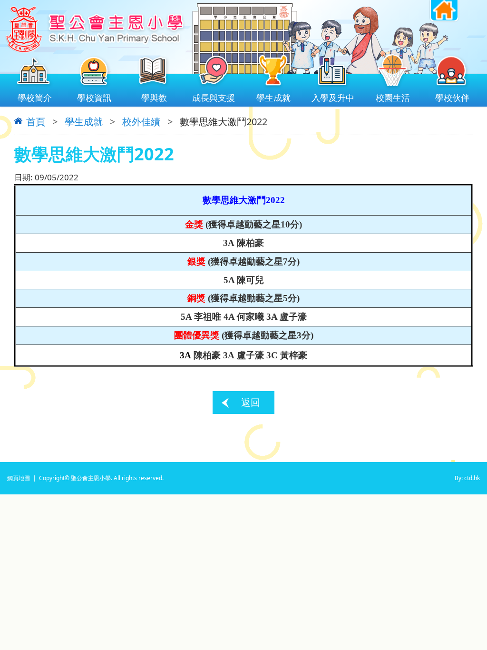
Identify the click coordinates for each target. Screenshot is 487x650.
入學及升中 (333, 97)
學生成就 (273, 97)
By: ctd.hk (467, 478)
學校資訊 (94, 97)
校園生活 (393, 97)
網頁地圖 (18, 478)
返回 (250, 402)
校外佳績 (141, 121)
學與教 (154, 97)
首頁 (35, 122)
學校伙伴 (452, 97)
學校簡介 (35, 97)
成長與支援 (213, 97)
